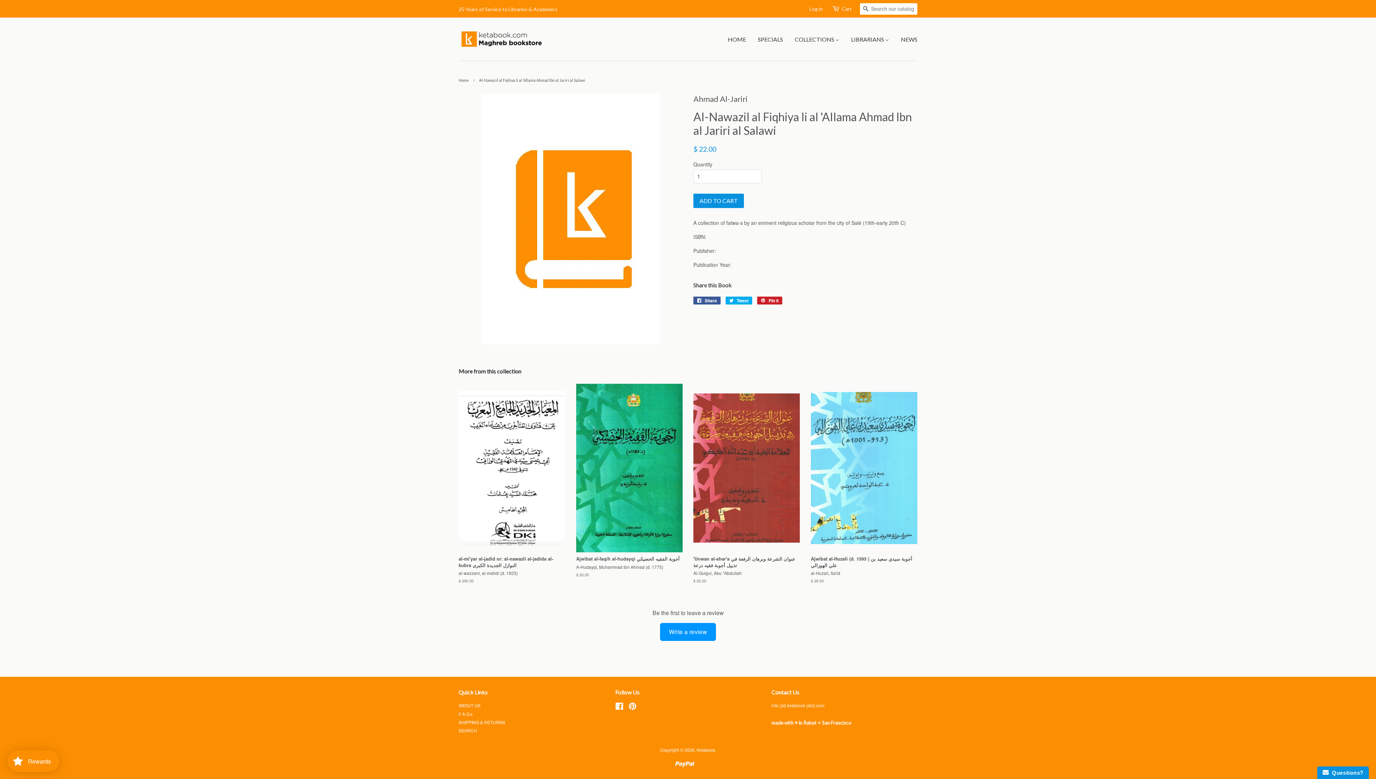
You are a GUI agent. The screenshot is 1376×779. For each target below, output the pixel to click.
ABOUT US (470, 705)
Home (737, 39)
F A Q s (466, 714)
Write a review (688, 632)
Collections (815, 39)
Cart (847, 9)
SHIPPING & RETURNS (482, 722)
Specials (770, 39)
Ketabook (706, 750)
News (909, 39)
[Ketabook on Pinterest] (632, 707)
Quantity (702, 164)
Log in (816, 9)
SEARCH (468, 730)
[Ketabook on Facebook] (619, 707)
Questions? (1346, 773)
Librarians (868, 39)
